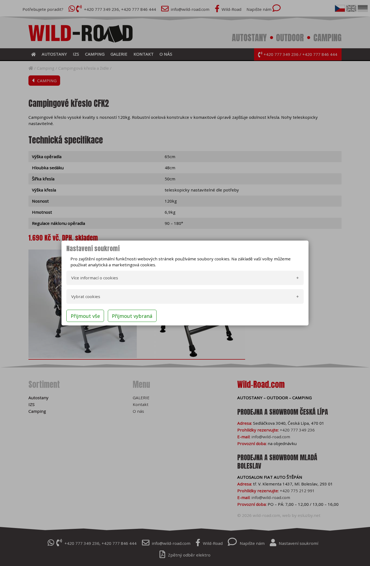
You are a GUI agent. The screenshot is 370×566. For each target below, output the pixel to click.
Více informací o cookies (94, 277)
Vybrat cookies (85, 296)
